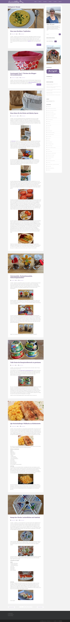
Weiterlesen (39, 44)
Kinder (49, 140)
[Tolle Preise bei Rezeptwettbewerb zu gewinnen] (26, 350)
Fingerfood (49, 125)
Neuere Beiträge (11, 607)
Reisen (49, 149)
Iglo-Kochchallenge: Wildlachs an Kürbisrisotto (25, 423)
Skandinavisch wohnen (51, 160)
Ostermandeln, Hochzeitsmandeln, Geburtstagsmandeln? (21, 276)
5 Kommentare (23, 426)
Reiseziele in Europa (51, 155)
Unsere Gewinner (49, 78)
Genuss (49, 128)
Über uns (60, 1)
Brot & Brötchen (50, 119)
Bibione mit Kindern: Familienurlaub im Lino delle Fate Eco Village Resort (53, 87)
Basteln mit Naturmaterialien (52, 117)
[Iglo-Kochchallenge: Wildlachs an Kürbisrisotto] (26, 411)
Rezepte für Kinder (51, 156)
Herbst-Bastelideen (51, 134)
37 (31, 606)
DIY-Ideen (55, 1)
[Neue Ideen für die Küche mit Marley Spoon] (26, 100)
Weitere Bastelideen (51, 168)
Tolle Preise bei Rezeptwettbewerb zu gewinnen (25, 362)
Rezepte (40, 1)
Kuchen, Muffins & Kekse (52, 147)
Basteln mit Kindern (51, 115)
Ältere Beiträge (40, 607)
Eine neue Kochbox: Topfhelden (20, 31)
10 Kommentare (22, 77)
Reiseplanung (50, 151)
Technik (49, 162)
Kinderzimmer (50, 145)
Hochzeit (49, 138)
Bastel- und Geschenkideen (52, 110)
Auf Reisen (44, 1)
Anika (18, 77)
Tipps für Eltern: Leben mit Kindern (53, 164)
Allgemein (49, 106)
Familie (35, 1)
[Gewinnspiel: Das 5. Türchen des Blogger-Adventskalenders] (26, 60)
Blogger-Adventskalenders (32, 82)
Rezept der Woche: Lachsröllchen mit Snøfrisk (25, 517)
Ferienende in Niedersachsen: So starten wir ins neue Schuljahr (53, 90)
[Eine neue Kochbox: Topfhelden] (26, 18)
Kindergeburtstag (50, 143)
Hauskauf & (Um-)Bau (51, 132)
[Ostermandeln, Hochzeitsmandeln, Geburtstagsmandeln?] (26, 263)
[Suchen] (60, 34)
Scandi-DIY (49, 158)
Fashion (49, 123)
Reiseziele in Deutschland (52, 153)
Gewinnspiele (50, 130)
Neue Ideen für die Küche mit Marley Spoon (24, 113)
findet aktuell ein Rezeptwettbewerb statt (27, 370)
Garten (49, 127)
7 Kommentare (21, 280)
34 (24, 606)
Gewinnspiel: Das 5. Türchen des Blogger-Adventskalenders (23, 74)
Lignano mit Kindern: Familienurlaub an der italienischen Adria (53, 92)
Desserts (49, 121)
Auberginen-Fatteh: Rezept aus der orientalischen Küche (52, 84)
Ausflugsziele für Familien (52, 108)
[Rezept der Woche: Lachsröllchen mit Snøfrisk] (26, 504)
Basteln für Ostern (51, 112)
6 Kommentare (21, 365)
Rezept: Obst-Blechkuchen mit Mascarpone (53, 94)
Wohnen (50, 1)
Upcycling (49, 166)
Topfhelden (29, 41)
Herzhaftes (49, 136)
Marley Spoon (13, 141)
